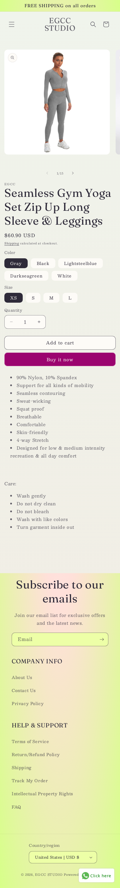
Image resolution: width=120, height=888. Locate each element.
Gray (16, 263)
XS (13, 297)
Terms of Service (30, 741)
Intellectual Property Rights (42, 793)
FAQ (16, 806)
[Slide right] (72, 173)
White (64, 275)
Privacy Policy (28, 703)
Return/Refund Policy (36, 754)
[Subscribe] (101, 639)
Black (43, 263)
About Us (22, 677)
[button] (11, 24)
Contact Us (24, 690)
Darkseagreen (26, 275)
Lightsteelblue (80, 263)
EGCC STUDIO (49, 874)
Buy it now (60, 359)
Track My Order (30, 780)
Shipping (11, 243)
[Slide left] (47, 173)
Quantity (13, 310)
